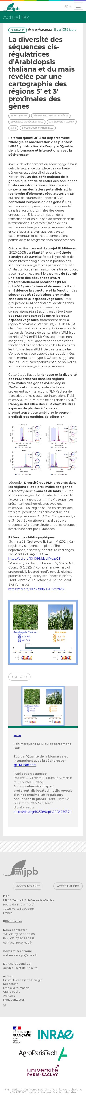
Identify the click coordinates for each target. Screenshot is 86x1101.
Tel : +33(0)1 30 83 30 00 (19, 934)
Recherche (10, 983)
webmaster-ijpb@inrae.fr (20, 955)
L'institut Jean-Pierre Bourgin (22, 980)
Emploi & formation (16, 987)
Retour (20, 677)
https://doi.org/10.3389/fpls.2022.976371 (37, 589)
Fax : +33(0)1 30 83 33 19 (18, 938)
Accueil (8, 976)
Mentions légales (64, 1092)
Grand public (11, 991)
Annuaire (9, 995)
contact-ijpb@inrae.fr (17, 942)
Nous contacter (13, 999)
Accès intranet (28, 886)
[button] (68, 6)
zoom (17, 735)
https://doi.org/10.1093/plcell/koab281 (35, 558)
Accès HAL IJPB (68, 886)
